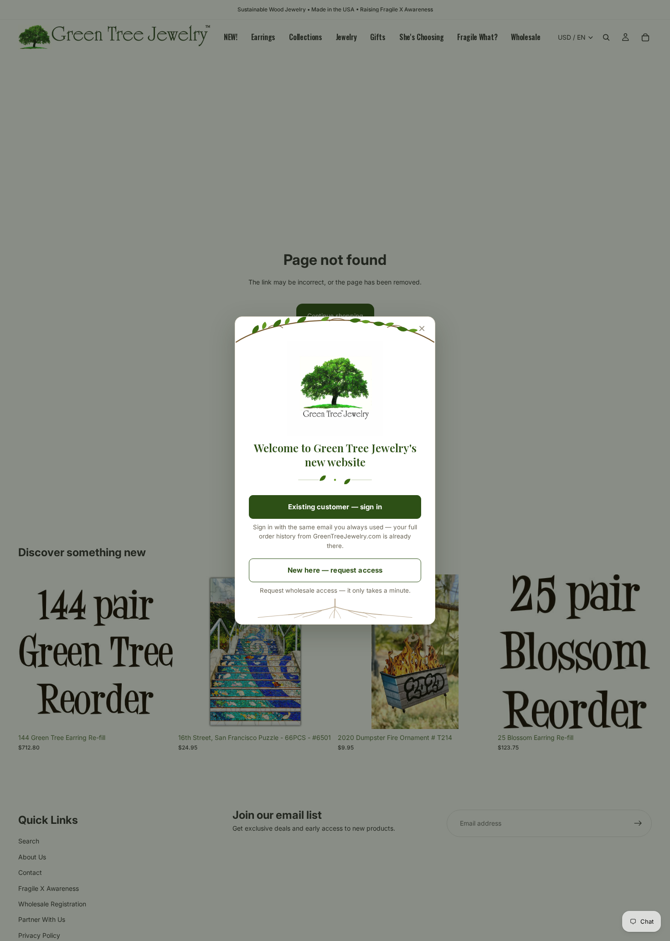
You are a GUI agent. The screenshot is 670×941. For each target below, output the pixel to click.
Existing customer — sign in (335, 506)
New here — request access (335, 570)
